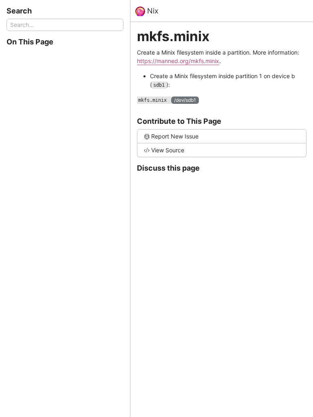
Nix (152, 11)
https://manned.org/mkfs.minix (178, 60)
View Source (167, 150)
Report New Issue (174, 136)
